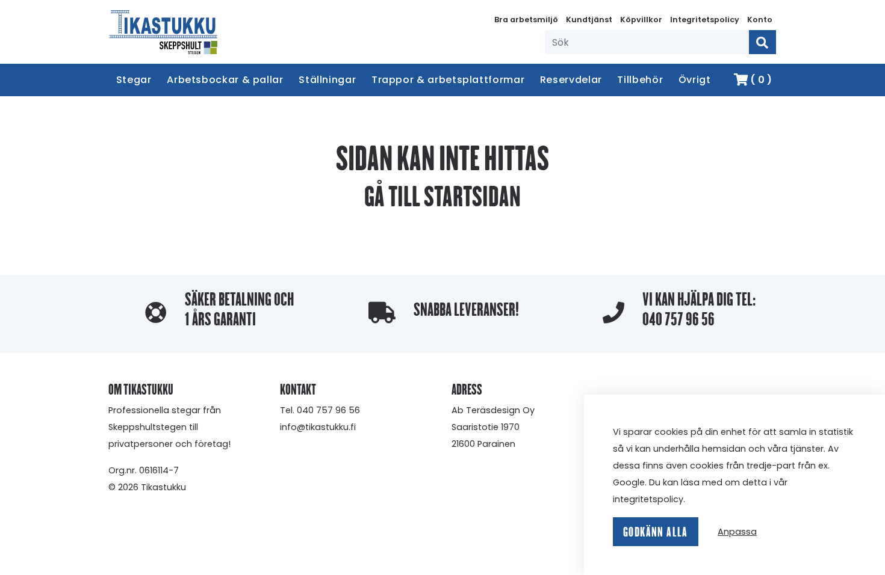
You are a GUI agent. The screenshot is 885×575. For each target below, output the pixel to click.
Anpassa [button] (737, 532)
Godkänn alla (655, 532)
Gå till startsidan (442, 196)
